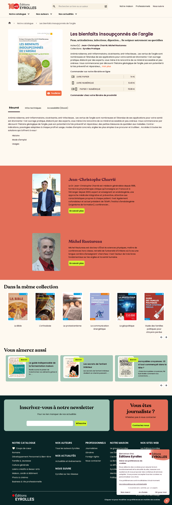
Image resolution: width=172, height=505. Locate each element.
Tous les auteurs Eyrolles (67, 448)
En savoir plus (77, 210)
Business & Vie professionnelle (27, 481)
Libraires (89, 452)
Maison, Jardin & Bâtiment (25, 473)
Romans (16, 452)
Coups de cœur (21, 448)
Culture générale (20, 465)
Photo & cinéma (20, 477)
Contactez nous (140, 425)
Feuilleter (54, 93)
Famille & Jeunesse (21, 460)
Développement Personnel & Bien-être (31, 456)
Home (9, 23)
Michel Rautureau (117, 45)
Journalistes (91, 448)
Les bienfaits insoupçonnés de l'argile (57, 23)
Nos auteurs (42, 14)
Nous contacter (93, 460)
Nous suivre (158, 6)
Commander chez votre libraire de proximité (93, 95)
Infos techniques (33, 108)
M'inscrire (81, 423)
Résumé (14, 107)
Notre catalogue (17, 14)
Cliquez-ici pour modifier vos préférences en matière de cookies (132, 500)
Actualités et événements (68, 461)
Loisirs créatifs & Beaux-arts (26, 469)
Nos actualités (66, 14)
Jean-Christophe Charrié (94, 45)
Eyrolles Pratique (91, 48)
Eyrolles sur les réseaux (66, 474)
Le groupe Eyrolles (119, 448)
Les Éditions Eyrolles (150, 448)
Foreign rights (92, 456)
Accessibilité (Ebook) (57, 108)
